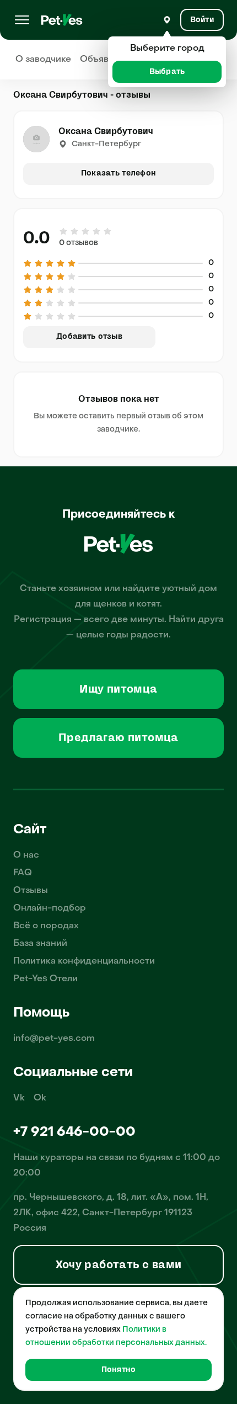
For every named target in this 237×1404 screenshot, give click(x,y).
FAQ (22, 873)
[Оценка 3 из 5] (85, 231)
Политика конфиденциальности (84, 961)
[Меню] (22, 20)
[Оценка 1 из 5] (64, 231)
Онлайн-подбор (49, 908)
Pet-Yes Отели (45, 979)
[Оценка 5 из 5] (107, 231)
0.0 (36, 238)
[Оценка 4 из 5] (96, 231)
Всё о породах (46, 926)
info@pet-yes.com (54, 1038)
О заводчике (43, 59)
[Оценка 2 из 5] (74, 231)
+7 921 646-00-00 (74, 1132)
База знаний (40, 943)
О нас (26, 855)
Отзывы (30, 890)
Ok (40, 1098)
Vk (19, 1098)
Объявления (107, 59)
